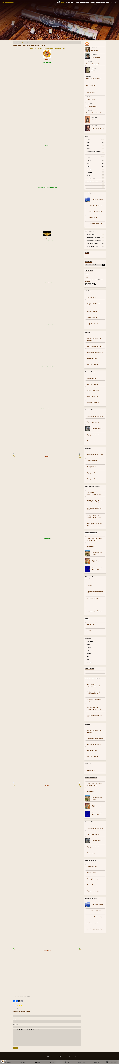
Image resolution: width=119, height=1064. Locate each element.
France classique (92, 396)
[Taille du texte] (20, 1030)
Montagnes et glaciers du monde (95, 592)
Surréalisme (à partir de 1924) (94, 508)
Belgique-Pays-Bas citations (93, 324)
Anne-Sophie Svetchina (93, 79)
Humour (95, 175)
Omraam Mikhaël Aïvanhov (94, 113)
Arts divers (95, 169)
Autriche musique (92, 364)
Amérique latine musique (95, 352)
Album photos (69, 2)
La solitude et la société (94, 224)
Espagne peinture (92, 473)
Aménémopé (95, 50)
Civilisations (95, 172)
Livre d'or (89, 653)
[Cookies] (2, 1061)
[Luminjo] (96, 1062)
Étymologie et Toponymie (95, 181)
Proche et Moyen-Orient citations (36, 48)
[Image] (31, 1030)
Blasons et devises (95, 178)
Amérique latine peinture (95, 454)
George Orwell (90, 92)
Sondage (89, 647)
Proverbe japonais (92, 106)
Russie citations (92, 317)
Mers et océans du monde (95, 611)
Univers (89, 605)
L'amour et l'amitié (97, 199)
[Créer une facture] (67, 1062)
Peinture (95, 148)
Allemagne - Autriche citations (93, 304)
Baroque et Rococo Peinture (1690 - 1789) (94, 516)
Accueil (58, 2)
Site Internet (15, 1024)
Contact (88, 644)
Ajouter (15, 1048)
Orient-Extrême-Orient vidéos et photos (52, 48)
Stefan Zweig (90, 99)
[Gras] (14, 1030)
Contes (77, 2)
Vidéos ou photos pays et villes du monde (95, 152)
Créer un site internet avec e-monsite (51, 1056)
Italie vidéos (90, 546)
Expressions (95, 184)
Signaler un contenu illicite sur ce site (68, 1056)
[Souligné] (18, 1030)
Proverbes (95, 160)
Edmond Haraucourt (92, 64)
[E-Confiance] (81, 1062)
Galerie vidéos (90, 662)
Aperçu (38, 1029)
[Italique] (16, 1030)
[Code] (35, 1030)
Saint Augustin (91, 85)
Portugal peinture (92, 479)
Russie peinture (92, 460)
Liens (88, 656)
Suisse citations (92, 311)
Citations (95, 142)
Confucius (94, 120)
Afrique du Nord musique (95, 346)
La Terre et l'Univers (95, 234)
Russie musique (92, 358)
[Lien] (28, 1030)
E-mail (14, 1019)
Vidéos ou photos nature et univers (95, 156)
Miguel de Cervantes (97, 128)
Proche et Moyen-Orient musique (94, 339)
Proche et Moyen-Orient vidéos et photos (94, 539)
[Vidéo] (33, 1030)
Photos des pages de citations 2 (95, 240)
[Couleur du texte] (22, 1030)
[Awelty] (52, 1062)
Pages (62, 2)
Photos (63, 48)
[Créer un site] (8, 1062)
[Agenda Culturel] (111, 1062)
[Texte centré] (26, 1030)
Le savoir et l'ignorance (94, 205)
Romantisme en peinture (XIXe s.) (94, 524)
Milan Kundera (95, 57)
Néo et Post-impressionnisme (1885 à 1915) (94, 493)
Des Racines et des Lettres (102, 2)
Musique (23, 42)
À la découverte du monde (95, 243)
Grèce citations (91, 297)
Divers (95, 163)
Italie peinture (91, 467)
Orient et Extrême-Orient (97, 561)
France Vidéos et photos (97, 553)
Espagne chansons (93, 435)
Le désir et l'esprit (92, 217)
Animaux (95, 187)
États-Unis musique (93, 422)
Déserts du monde (92, 599)
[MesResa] (37, 1062)
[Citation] (24, 1030)
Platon (93, 71)
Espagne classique (93, 402)
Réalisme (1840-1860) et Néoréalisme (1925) (94, 501)
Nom (14, 1014)
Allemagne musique (93, 390)
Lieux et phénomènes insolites (87, 2)
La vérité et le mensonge (94, 211)
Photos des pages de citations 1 (95, 237)
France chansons (97, 428)
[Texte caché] (30, 1030)
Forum (88, 650)
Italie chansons (91, 441)
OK (103, 264)
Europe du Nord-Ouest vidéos (97, 568)
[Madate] (23, 1062)
